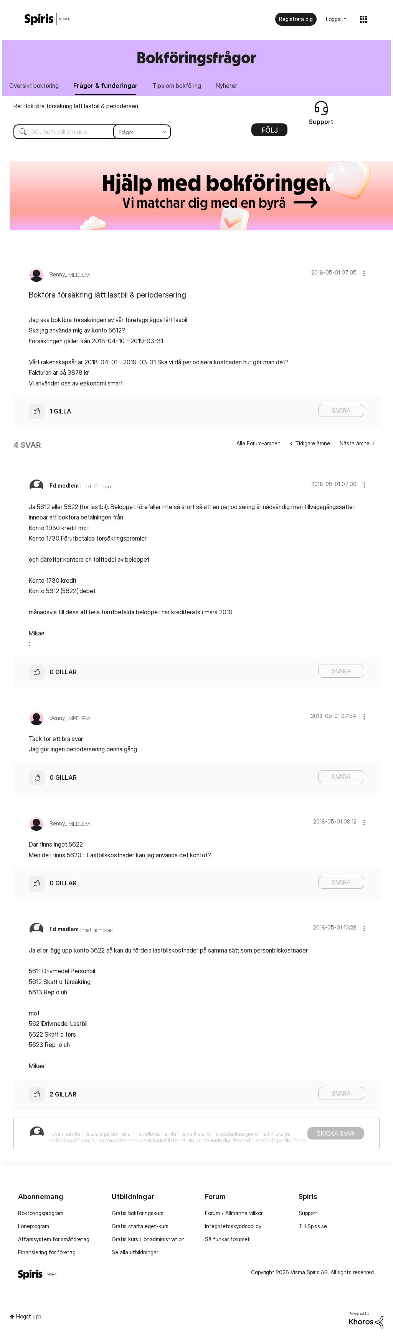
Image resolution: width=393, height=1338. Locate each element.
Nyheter (226, 85)
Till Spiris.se (313, 1226)
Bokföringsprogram (40, 1213)
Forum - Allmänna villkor (234, 1213)
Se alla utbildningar (135, 1252)
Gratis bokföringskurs (137, 1213)
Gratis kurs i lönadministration (148, 1239)
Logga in (336, 19)
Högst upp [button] (28, 1316)
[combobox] (86, 131)
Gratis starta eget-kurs (140, 1226)
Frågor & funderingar (105, 85)
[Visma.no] (47, 19)
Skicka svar (335, 1133)
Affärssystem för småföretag (53, 1239)
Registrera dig (296, 19)
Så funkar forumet (227, 1239)
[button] (364, 273)
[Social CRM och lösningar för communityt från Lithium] (366, 1319)
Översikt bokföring (34, 85)
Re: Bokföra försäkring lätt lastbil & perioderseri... (77, 106)
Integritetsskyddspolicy (233, 1226)
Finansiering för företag (47, 1252)
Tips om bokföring (176, 85)
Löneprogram (33, 1226)
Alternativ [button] (269, 132)
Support (308, 1213)
